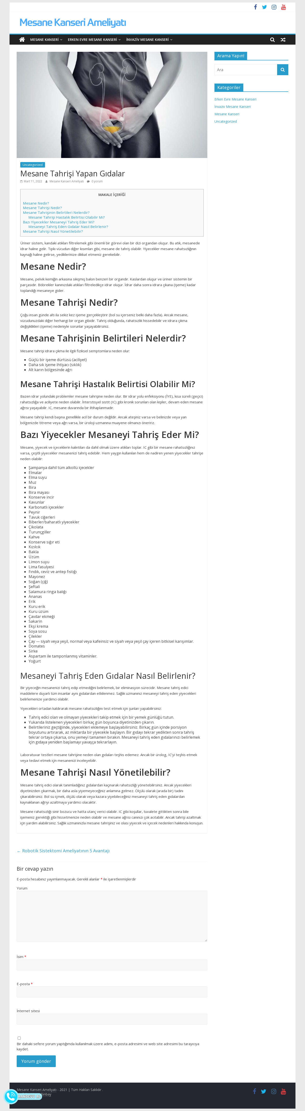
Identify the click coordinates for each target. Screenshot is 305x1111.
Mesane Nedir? (36, 203)
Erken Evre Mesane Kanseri (92, 39)
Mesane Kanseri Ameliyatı (67, 181)
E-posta (25, 983)
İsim (21, 956)
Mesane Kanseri (44, 39)
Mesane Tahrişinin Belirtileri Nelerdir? (56, 212)
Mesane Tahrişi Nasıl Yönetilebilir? (53, 231)
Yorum (22, 888)
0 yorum (97, 181)
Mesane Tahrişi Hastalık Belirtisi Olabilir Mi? (66, 217)
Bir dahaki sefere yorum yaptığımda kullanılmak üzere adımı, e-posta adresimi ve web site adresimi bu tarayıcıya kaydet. (108, 1046)
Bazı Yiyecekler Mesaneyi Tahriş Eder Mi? (58, 222)
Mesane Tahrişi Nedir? (42, 207)
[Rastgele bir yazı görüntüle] (283, 40)
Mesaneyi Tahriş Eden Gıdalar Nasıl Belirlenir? (68, 226)
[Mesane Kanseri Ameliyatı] (22, 40)
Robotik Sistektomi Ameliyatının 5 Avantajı (63, 850)
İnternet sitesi (28, 1010)
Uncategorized (33, 165)
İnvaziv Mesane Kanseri (147, 39)
